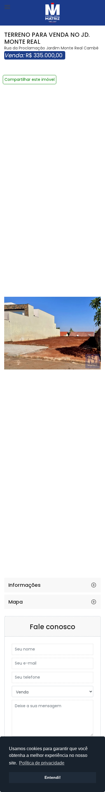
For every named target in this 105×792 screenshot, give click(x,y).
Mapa (15, 601)
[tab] (52, 585)
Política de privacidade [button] (41, 763)
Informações (24, 584)
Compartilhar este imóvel (29, 79)
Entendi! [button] (53, 777)
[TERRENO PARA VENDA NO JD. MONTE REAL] (52, 333)
